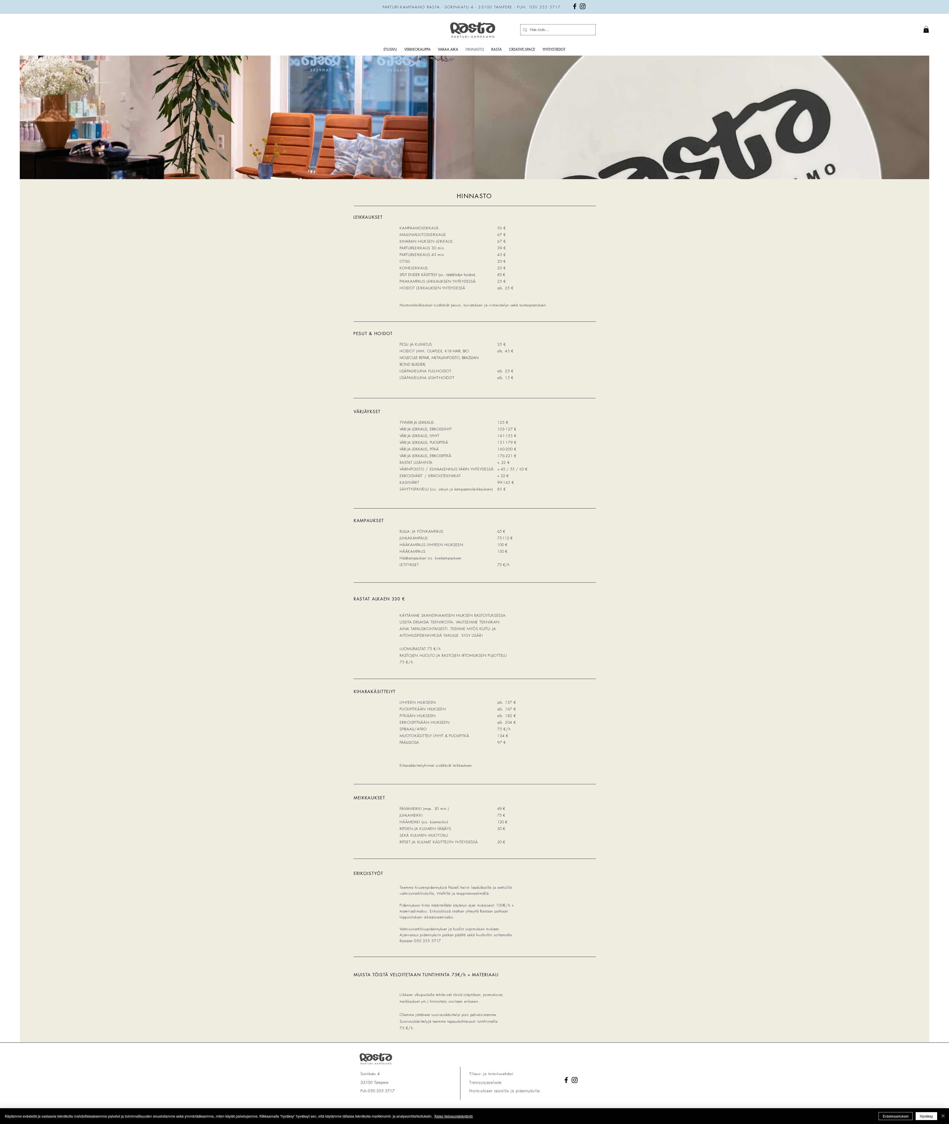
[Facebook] (575, 6)
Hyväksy (926, 1116)
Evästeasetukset (895, 1116)
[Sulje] (943, 1116)
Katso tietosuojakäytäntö (453, 1116)
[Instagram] (582, 6)
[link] (926, 29)
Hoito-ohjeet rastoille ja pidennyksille (505, 1090)
